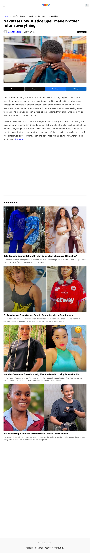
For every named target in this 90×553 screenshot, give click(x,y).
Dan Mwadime (14, 32)
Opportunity (58, 548)
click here (18, 139)
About (48, 548)
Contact (39, 548)
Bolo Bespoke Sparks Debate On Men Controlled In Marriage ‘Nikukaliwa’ (40, 256)
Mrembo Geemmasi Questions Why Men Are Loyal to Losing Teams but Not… (42, 374)
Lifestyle (7, 16)
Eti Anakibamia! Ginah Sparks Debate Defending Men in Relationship (38, 315)
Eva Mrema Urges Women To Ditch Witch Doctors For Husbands (36, 433)
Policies (29, 548)
